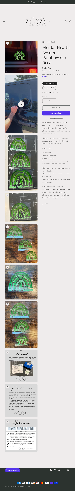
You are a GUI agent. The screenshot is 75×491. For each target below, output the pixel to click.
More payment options (56, 118)
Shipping (45, 71)
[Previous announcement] (4, 2)
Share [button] (46, 204)
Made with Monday (14, 486)
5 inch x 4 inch (49, 88)
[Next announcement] (71, 2)
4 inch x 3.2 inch (49, 83)
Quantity (44, 96)
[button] (4, 21)
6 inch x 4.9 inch (50, 92)
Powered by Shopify (25, 486)
